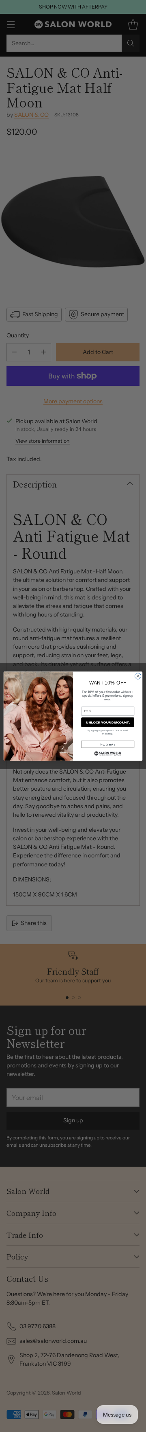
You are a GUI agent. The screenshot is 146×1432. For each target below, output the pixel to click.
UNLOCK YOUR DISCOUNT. (107, 722)
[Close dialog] (138, 676)
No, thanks (108, 744)
